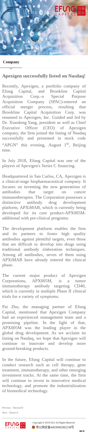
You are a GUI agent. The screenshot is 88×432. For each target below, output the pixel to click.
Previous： (12, 408)
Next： (10, 412)
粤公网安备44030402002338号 (55, 427)
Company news (11, 69)
